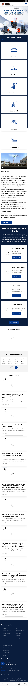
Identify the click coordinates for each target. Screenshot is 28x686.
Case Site (18, 651)
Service (18, 653)
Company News (20, 649)
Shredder (5, 661)
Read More (5, 222)
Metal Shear (6, 670)
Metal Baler (6, 668)
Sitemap (18, 656)
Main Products (13, 322)
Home (4, 646)
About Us (18, 646)
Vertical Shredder (7, 663)
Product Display (7, 649)
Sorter (4, 673)
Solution (5, 653)
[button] (11, 371)
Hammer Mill (6, 666)
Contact (5, 656)
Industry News (6, 651)
